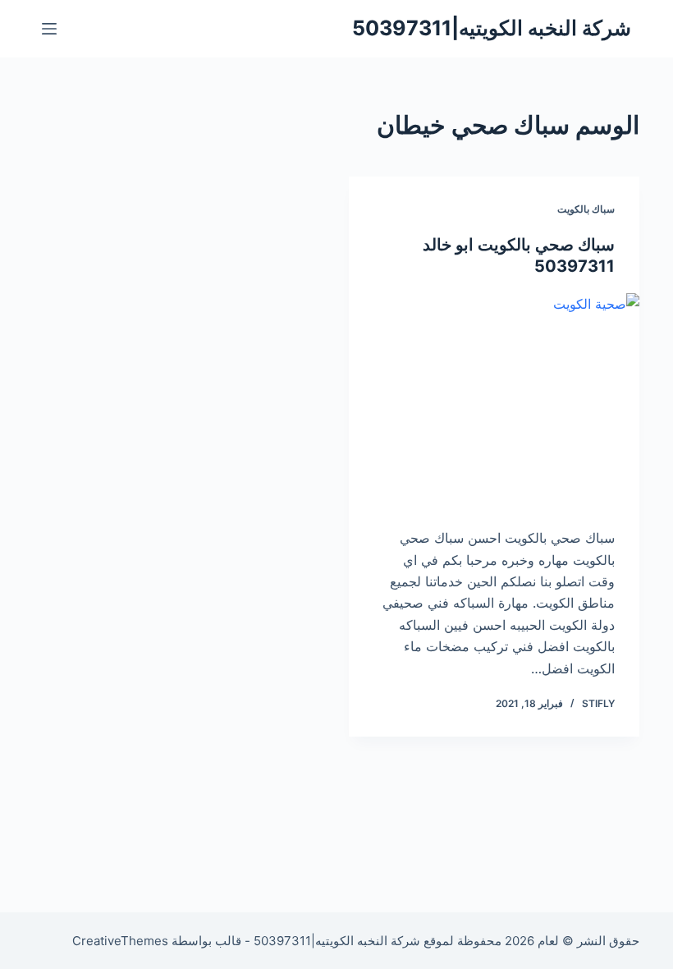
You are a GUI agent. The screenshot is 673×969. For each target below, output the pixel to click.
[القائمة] (49, 28)
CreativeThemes (120, 940)
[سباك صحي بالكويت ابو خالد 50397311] (494, 402)
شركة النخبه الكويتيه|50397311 (491, 28)
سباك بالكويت (586, 209)
